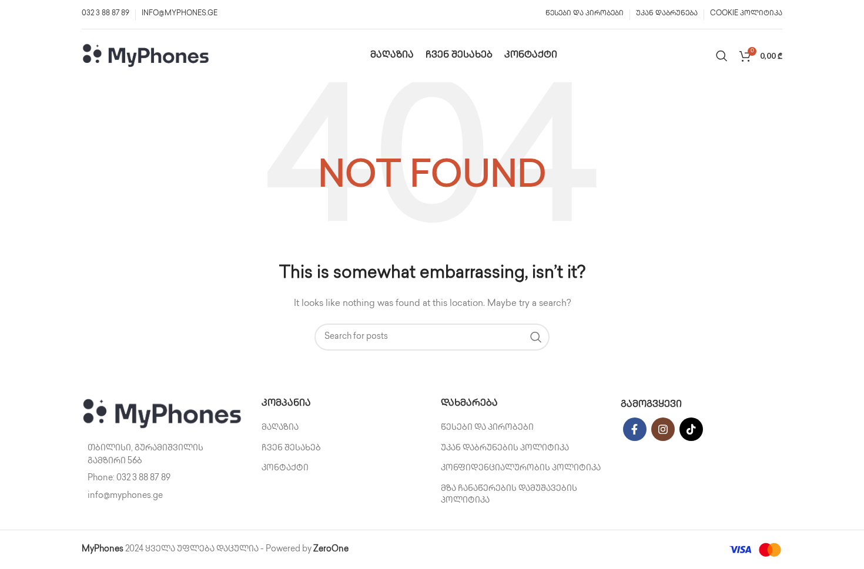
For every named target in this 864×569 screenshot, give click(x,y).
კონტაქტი (285, 468)
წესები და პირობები (487, 427)
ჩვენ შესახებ (291, 448)
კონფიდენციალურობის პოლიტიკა (521, 468)
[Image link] (163, 413)
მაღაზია (280, 427)
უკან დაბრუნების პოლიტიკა (505, 448)
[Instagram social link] (663, 429)
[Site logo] (146, 55)
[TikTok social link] (691, 429)
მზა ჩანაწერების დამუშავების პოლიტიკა (509, 494)
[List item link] (163, 478)
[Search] (722, 56)
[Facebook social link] (635, 429)
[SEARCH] (536, 337)
